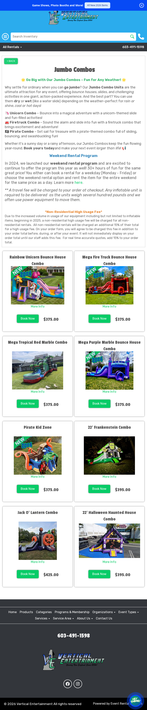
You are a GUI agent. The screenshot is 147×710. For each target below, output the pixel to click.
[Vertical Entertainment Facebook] (67, 684)
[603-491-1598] (141, 37)
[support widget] (135, 701)
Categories (44, 612)
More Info (37, 306)
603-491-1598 (133, 47)
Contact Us (104, 618)
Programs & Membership (72, 612)
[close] (141, 5)
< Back (11, 61)
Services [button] (41, 618)
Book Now (28, 318)
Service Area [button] (62, 618)
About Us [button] (84, 618)
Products (26, 612)
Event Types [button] (127, 612)
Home (12, 612)
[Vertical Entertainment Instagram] (78, 684)
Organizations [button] (103, 612)
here (78, 182)
